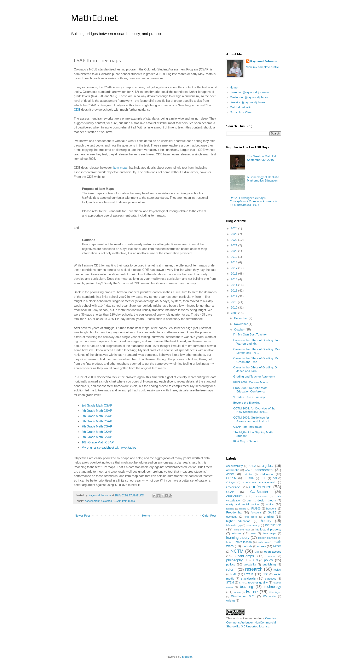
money (261, 546)
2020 (234, 251)
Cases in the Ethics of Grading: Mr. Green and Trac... (256, 360)
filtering (242, 508)
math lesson (244, 542)
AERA (252, 466)
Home (146, 515)
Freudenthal (234, 512)
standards (248, 578)
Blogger (187, 656)
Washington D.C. (243, 596)
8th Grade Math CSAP (97, 431)
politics (230, 564)
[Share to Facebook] (166, 496)
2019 (234, 256)
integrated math (242, 529)
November (241, 324)
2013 (234, 290)
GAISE (272, 512)
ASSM (230, 474)
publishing (269, 564)
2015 (234, 279)
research (253, 569)
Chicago (230, 482)
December (241, 318)
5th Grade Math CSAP (97, 416)
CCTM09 (249, 478)
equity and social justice (242, 504)
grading (269, 516)
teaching (246, 587)
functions (256, 512)
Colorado (106, 501)
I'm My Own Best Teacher (250, 334)
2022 (234, 239)
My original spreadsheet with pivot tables (109, 447)
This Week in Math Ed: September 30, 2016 (262, 158)
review (277, 569)
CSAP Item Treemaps (247, 426)
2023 (234, 234)
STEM (230, 582)
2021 (234, 245)
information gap (234, 525)
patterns (271, 556)
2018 (234, 262)
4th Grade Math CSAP (97, 410)
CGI (275, 478)
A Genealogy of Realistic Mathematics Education (263, 178)
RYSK (249, 574)
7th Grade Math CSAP (97, 426)
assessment (92, 501)
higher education (238, 521)
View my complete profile (262, 67)
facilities (230, 508)
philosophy (234, 560)
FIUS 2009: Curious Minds (250, 382)
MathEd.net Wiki (240, 107)
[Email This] (154, 496)
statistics (270, 578)
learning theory (237, 538)
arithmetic (232, 470)
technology (272, 587)
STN (241, 582)
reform (231, 569)
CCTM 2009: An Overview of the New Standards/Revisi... (254, 410)
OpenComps (244, 556)
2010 (234, 307)
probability (250, 564)
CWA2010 (261, 496)
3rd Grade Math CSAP (97, 405)
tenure (237, 592)
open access (272, 551)
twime (252, 591)
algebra (267, 466)
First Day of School (245, 441)
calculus (248, 474)
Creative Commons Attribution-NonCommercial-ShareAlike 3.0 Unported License (251, 622)
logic (228, 542)
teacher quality (258, 582)
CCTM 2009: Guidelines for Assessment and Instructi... (252, 419)
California (266, 474)
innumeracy (253, 525)
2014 (234, 285)
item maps (120, 167)
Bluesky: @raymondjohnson (248, 102)
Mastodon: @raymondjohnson (249, 97)
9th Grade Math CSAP (97, 437)
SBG (265, 574)
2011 (234, 302)
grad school (251, 517)
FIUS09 (255, 508)
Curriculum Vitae (241, 112)
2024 (234, 228)
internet (237, 533)
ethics (270, 504)
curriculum (234, 496)
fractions (271, 508)
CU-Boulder (259, 492)
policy (268, 560)
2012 (234, 296)
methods (247, 546)
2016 (234, 273)
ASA (247, 470)
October (240, 329)
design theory (267, 500)
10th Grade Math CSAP (98, 442)
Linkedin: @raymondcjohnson (249, 92)
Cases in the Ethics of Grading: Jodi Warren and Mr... (256, 341)
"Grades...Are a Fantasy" (249, 397)
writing (230, 600)
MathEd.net (94, 18)
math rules (263, 542)
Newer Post (82, 515)
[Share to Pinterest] (170, 496)
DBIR (249, 500)
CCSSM (231, 478)
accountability (234, 466)
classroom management (259, 482)
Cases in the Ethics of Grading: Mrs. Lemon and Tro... (257, 350)
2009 (234, 313)
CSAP (117, 501)
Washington (275, 592)
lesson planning (267, 537)
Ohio (257, 552)
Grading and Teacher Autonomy (254, 376)
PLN (255, 560)
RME (233, 574)
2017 (234, 268)
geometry (231, 516)
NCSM (277, 546)
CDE (77, 109)
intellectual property (268, 529)
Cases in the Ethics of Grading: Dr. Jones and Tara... (255, 369)
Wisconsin (269, 596)
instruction (273, 525)
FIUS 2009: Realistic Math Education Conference (250, 389)
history (266, 521)
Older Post (209, 515)
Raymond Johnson (263, 61)
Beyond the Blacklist (246, 402)
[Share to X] (162, 496)
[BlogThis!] (158, 496)
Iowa (253, 533)
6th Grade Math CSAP (97, 421)
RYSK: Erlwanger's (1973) (253, 201)
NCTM (236, 551)
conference (260, 486)
